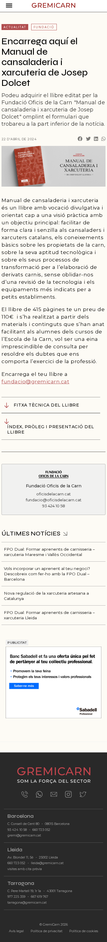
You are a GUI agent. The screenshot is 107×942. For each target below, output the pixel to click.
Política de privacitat (46, 931)
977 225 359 (16, 897)
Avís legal (16, 931)
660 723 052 (41, 830)
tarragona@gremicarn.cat (27, 903)
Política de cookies (83, 931)
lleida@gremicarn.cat (47, 863)
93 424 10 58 (17, 830)
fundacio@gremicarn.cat (35, 381)
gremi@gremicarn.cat (24, 835)
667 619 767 (39, 897)
